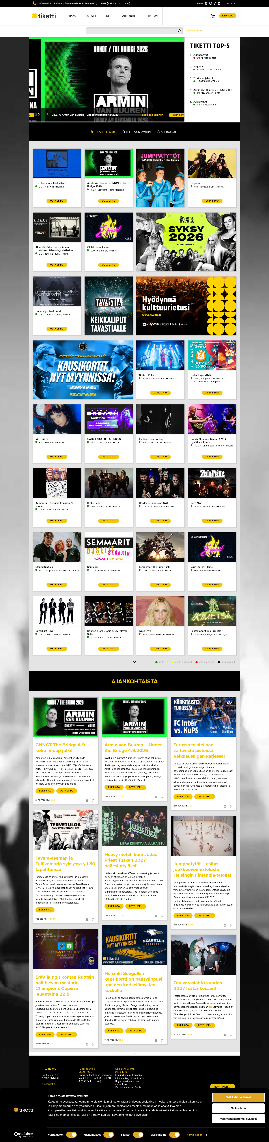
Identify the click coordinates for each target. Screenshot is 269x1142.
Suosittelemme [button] (104, 132)
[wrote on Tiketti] (65, 717)
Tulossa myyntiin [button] (138, 132)
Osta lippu (66, 790)
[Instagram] (210, 3)
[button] (33, 115)
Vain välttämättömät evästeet (238, 1118)
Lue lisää (45, 790)
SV (234, 3)
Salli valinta (238, 1108)
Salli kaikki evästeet (238, 1097)
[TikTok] (215, 3)
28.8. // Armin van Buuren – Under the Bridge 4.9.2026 (71, 115)
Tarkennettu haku (194, 30)
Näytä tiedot (194, 1134)
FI (231, 3)
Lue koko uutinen (138, 115)
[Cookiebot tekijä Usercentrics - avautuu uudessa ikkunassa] (24, 1135)
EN (228, 3)
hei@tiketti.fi (48, 1084)
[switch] (108, 1135)
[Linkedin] (219, 3)
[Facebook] (206, 3)
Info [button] (108, 16)
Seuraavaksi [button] (169, 132)
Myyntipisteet (223, 1087)
